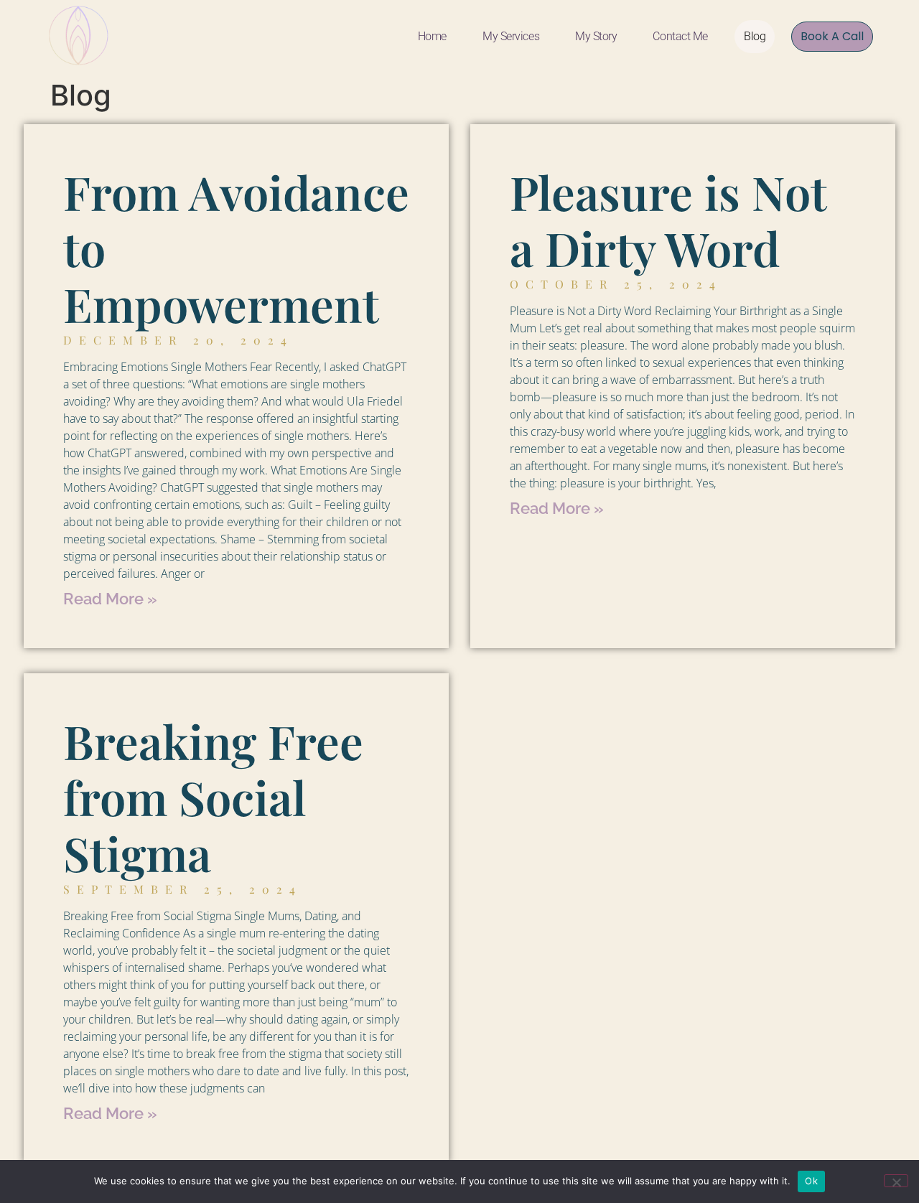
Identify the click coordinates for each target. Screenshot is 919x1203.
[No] (896, 1180)
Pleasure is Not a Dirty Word (668, 219)
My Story (596, 36)
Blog (754, 36)
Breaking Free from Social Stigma (213, 797)
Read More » (110, 598)
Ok (811, 1180)
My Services (510, 36)
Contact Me (680, 36)
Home (432, 36)
